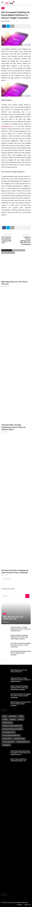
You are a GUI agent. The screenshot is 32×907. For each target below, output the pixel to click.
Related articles (6, 250)
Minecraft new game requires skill (12, 726)
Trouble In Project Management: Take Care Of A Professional (25, 240)
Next (8, 578)
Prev (4, 578)
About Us (27, 905)
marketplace (6, 745)
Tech (3, 8)
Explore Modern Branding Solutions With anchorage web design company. (19, 637)
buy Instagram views (8, 732)
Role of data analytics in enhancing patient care (19, 760)
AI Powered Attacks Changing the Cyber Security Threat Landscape (14, 571)
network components (23, 742)
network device (7, 738)
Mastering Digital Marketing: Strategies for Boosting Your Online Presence (20, 752)
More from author (18, 250)
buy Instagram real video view (11, 735)
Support (19, 905)
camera (21, 716)
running (5, 719)
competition (12, 716)
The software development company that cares (6, 240)
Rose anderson (5, 21)
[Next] (7, 659)
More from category (8, 252)
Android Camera (7, 722)
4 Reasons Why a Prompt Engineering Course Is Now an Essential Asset (13, 427)
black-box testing (19, 738)
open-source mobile (8, 742)
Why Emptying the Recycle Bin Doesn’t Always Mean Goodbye (21, 653)
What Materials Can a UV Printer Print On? (19, 671)
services (20, 719)
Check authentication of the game (12, 729)
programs (12, 719)
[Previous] (4, 659)
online (4, 716)
